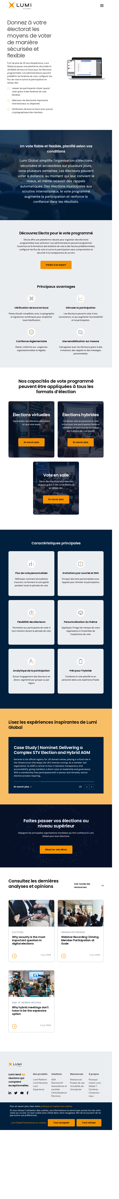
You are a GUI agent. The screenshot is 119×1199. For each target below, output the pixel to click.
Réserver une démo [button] (56, 849)
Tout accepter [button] (61, 1122)
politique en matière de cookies (56, 1106)
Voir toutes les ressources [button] (82, 885)
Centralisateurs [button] (59, 1092)
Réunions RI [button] (57, 1082)
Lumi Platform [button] (40, 1079)
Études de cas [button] (77, 1082)
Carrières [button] (93, 1089)
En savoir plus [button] (31, 442)
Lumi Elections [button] (40, 1082)
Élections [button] (56, 1096)
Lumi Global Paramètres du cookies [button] (28, 1123)
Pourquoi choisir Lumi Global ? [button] (95, 1083)
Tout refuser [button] (89, 1122)
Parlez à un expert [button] (56, 264)
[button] (27, 5)
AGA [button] (53, 1079)
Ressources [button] (76, 1079)
